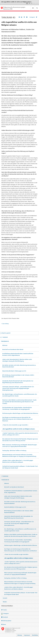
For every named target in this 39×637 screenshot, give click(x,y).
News (4, 624)
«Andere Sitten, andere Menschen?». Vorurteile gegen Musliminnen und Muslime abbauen (17, 461)
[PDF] (22, 17)
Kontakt (5, 598)
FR (29, 3)
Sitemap (19, 635)
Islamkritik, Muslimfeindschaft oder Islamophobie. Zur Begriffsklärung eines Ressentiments (17, 381)
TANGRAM (5, 337)
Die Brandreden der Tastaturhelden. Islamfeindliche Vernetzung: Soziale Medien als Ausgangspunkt (17, 408)
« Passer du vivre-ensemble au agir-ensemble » (15, 425)
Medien (5, 601)
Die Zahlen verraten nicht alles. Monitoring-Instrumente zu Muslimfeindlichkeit (19, 366)
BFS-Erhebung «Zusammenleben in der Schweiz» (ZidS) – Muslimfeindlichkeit (18, 375)
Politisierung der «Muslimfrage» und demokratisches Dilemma (20, 413)
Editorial (4, 345)
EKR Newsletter (7, 620)
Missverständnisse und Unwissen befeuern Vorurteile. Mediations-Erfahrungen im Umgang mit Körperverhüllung (19, 455)
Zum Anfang (5, 323)
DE (27, 3)
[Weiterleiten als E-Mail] (24, 17)
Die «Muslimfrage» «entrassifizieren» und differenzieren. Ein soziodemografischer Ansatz (19, 395)
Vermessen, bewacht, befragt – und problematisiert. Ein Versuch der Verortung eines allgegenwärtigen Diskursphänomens (18, 388)
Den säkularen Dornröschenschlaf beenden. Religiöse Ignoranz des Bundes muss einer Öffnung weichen (20, 439)
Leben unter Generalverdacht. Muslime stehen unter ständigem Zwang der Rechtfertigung (17, 360)
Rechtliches (35, 635)
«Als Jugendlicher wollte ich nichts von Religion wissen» (18, 429)
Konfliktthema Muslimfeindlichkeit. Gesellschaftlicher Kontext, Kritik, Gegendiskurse (17, 354)
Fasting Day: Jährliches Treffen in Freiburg (14, 450)
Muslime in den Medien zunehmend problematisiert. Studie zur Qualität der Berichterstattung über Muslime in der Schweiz (19, 401)
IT (31, 3)
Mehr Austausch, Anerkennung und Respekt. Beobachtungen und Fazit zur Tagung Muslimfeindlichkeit (19, 445)
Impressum (27, 635)
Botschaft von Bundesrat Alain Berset (12, 349)
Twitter (5, 610)
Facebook (5, 617)
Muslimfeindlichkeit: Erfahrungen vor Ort (14, 371)
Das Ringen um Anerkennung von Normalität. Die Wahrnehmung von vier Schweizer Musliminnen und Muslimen (17, 419)
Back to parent (6, 333)
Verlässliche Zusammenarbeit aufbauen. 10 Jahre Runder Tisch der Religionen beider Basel (20, 467)
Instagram (32, 17)
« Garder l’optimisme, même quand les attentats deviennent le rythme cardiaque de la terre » (20, 434)
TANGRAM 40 (5, 341)
